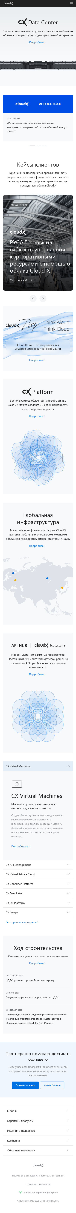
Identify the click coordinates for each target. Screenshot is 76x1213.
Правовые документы (38, 1184)
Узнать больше (52, 1085)
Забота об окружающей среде (41, 1192)
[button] (22, 280)
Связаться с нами (25, 1085)
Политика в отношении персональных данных (38, 1175)
